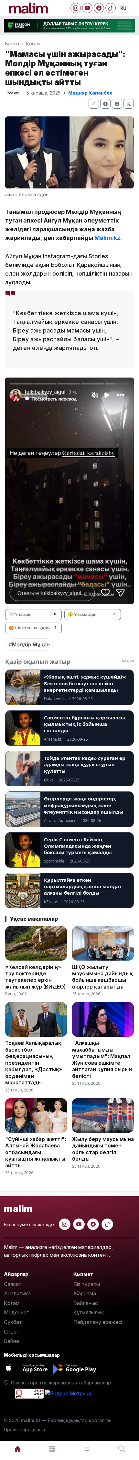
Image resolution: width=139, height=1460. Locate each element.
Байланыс (85, 1303)
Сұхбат (13, 1322)
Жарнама (84, 1293)
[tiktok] (107, 1224)
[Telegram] (105, 104)
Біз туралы (86, 1284)
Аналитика (17, 1293)
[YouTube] (87, 8)
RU (123, 8)
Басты (12, 43)
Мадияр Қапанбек (90, 93)
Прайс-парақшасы (24, 1429)
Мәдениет (16, 1312)
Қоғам (33, 43)
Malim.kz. (108, 237)
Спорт (11, 1331)
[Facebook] (99, 8)
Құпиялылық (88, 1312)
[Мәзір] (52, 1449)
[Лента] (87, 1449)
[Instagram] (75, 8)
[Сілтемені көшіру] (94, 104)
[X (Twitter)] (128, 104)
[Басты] (17, 1449)
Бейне (11, 1341)
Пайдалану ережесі (97, 1322)
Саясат (13, 1284)
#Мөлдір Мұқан (29, 644)
